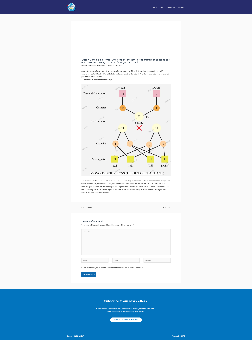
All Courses (171, 7)
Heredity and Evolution (104, 65)
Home (155, 7)
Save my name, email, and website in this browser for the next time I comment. (113, 268)
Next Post (168, 207)
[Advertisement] (126, 43)
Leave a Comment (88, 65)
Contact (181, 7)
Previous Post (85, 207)
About (162, 7)
